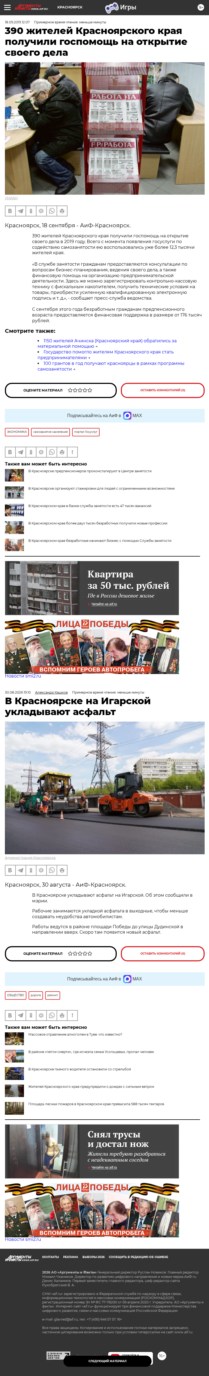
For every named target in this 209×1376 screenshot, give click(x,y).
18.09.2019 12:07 (17, 22)
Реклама (70, 1257)
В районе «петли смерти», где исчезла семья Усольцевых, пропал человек (91, 1052)
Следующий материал (107, 1361)
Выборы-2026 (93, 1257)
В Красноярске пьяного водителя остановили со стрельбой (79, 1069)
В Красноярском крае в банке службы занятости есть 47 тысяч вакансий (89, 506)
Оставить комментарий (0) (162, 390)
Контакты (50, 1257)
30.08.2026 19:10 (18, 692)
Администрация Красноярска (30, 858)
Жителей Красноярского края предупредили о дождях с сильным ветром (91, 1087)
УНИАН (11, 198)
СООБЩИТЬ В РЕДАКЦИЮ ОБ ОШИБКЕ (138, 1257)
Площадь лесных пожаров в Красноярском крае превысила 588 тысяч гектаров (96, 1104)
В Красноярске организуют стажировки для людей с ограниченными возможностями (101, 488)
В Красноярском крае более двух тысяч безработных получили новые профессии (97, 523)
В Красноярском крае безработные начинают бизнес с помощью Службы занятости (99, 541)
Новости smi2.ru (23, 676)
